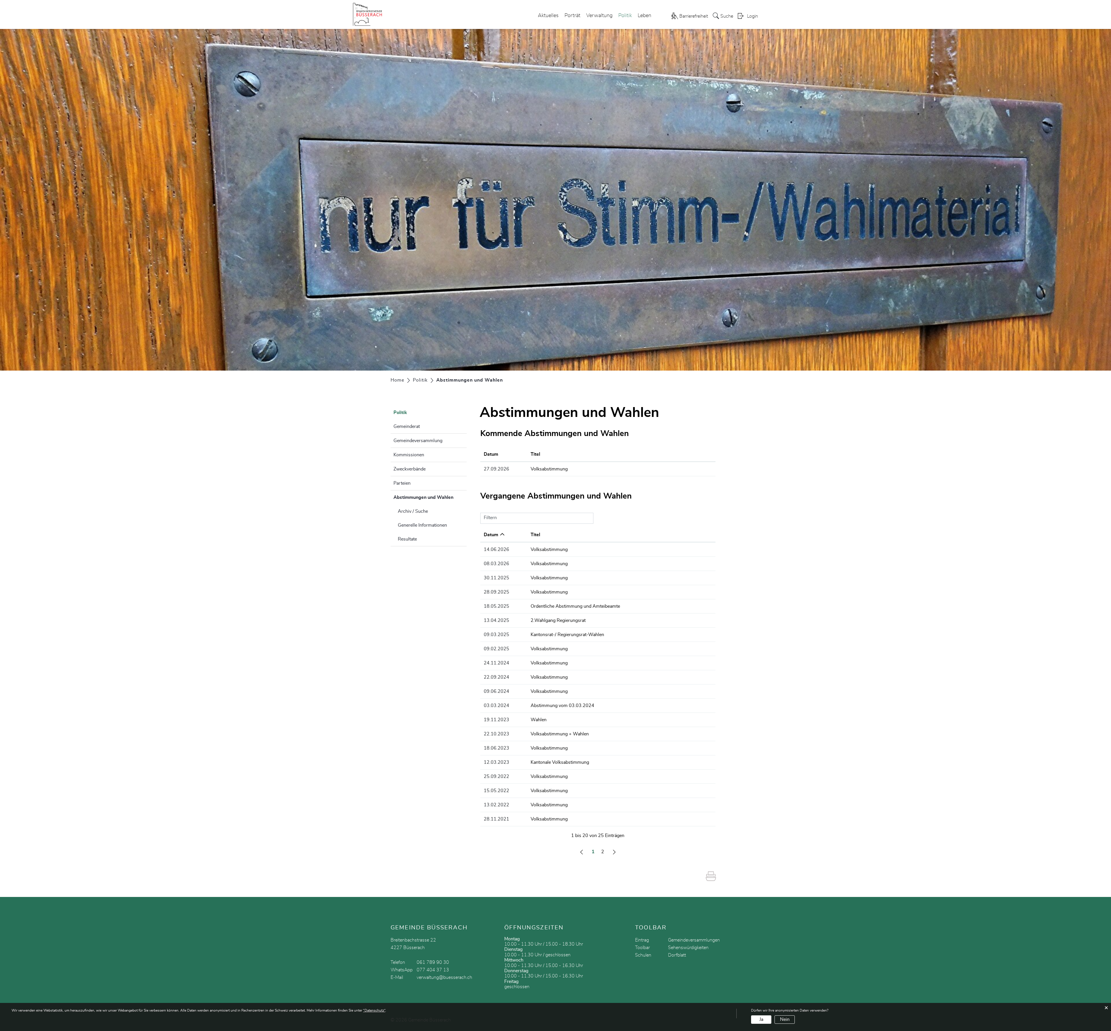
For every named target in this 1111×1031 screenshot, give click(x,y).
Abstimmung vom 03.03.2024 (562, 705)
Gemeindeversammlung (417, 440)
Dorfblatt (677, 955)
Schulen (643, 955)
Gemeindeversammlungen (694, 940)
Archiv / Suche (413, 511)
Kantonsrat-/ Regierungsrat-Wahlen (567, 634)
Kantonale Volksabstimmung (560, 762)
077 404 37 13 (433, 970)
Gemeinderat (406, 426)
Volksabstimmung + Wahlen (560, 734)
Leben (644, 15)
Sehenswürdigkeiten (688, 947)
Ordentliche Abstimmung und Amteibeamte (575, 606)
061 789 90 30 (433, 962)
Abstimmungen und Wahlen (430, 497)
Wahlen (539, 719)
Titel (535, 454)
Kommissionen (408, 455)
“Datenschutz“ (374, 1010)
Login (752, 16)
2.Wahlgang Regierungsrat (558, 620)
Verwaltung (599, 15)
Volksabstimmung (549, 469)
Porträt (572, 15)
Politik (625, 15)
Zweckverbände (409, 469)
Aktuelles (548, 15)
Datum (491, 454)
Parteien (402, 483)
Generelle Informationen (422, 525)
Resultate (407, 539)
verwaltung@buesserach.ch (444, 977)
